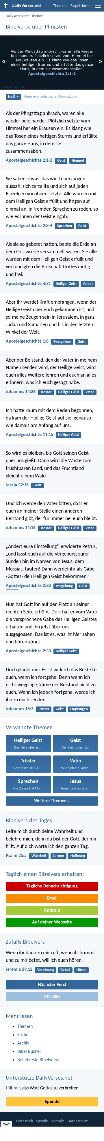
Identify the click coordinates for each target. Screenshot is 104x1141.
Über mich (24, 1121)
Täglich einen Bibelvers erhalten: (45, 874)
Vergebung (64, 586)
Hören (81, 970)
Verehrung (45, 970)
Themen (59, 6)
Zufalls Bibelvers (25, 942)
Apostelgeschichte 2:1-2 (29, 160)
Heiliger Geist (66, 284)
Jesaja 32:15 (17, 485)
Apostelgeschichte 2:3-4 (29, 226)
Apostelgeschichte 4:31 (28, 284)
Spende (52, 1102)
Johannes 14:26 (21, 392)
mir (17, 1088)
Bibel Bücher (29, 1051)
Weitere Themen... (52, 801)
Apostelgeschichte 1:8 (27, 341)
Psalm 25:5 (16, 855)
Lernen (58, 856)
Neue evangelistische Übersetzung (50, 97)
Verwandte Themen (29, 728)
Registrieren (80, 6)
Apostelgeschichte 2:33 (28, 651)
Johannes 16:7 (19, 709)
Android (52, 910)
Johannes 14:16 (21, 528)
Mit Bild (52, 996)
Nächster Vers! (52, 985)
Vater (90, 392)
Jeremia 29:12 (19, 969)
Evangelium (62, 342)
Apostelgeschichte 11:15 (29, 434)
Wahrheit (39, 856)
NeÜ (11, 97)
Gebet (88, 284)
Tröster (46, 392)
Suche (22, 1035)
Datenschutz (77, 1121)
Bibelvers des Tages (29, 821)
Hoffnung (77, 856)
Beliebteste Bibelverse (38, 1060)
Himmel (78, 161)
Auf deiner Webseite (52, 922)
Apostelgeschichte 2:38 (28, 585)
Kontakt (57, 1121)
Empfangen (79, 709)
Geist (61, 161)
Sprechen (64, 226)
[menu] (98, 8)
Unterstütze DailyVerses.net (39, 1078)
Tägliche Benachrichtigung (52, 886)
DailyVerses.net (17, 16)
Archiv (23, 1043)
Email (52, 898)
